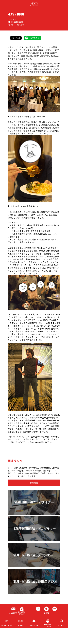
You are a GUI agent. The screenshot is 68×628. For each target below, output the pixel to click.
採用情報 (34, 483)
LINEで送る (34, 37)
